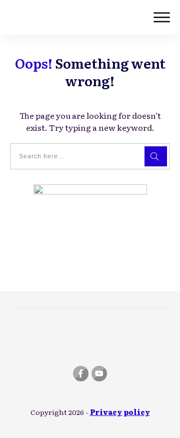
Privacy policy (120, 412)
